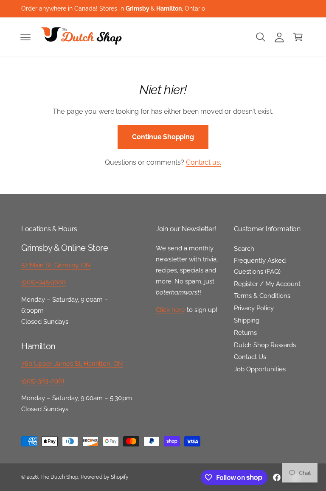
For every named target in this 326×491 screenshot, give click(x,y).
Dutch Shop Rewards (265, 344)
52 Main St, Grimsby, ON (56, 265)
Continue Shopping (163, 137)
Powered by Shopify (104, 477)
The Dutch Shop (59, 477)
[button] (25, 37)
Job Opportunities (260, 369)
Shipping (246, 320)
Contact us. (203, 162)
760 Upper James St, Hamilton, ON (72, 363)
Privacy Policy (254, 307)
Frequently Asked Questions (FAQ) (260, 266)
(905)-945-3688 (43, 282)
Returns (245, 332)
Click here (170, 309)
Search (244, 248)
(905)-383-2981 (43, 380)
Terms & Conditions (262, 295)
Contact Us (250, 356)
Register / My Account (267, 283)
